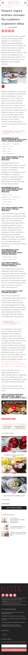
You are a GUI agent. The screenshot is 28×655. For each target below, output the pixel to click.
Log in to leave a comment (14, 507)
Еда (5, 7)
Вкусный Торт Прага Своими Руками (13, 366)
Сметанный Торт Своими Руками (12, 364)
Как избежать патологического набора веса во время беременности (17, 520)
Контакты (5, 634)
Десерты (9, 7)
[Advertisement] (14, 558)
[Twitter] (6, 31)
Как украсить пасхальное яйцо (14, 476)
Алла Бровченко (12, 27)
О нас (4, 635)
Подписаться (14, 649)
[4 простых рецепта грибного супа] (14, 485)
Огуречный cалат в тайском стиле (20, 427)
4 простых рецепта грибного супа (14, 495)
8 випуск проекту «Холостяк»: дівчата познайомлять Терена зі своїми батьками (11, 625)
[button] (25, 3)
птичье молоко (6, 418)
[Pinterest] (9, 31)
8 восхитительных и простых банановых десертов (11, 322)
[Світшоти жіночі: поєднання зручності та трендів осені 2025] (5, 534)
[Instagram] (6, 595)
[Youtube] (14, 595)
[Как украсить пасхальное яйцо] (14, 465)
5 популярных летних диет (7, 427)
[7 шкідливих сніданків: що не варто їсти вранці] (5, 527)
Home (2, 7)
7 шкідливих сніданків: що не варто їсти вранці (17, 527)
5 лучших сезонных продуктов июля (14, 455)
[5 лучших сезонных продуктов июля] (14, 444)
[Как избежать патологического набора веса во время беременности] (5, 520)
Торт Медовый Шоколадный (10, 361)
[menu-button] (2, 3)
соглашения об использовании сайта (17, 601)
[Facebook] (2, 31)
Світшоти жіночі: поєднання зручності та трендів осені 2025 (18, 534)
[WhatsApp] (12, 31)
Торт (13, 418)
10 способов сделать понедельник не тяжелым (13, 622)
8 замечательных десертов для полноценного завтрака (14, 132)
